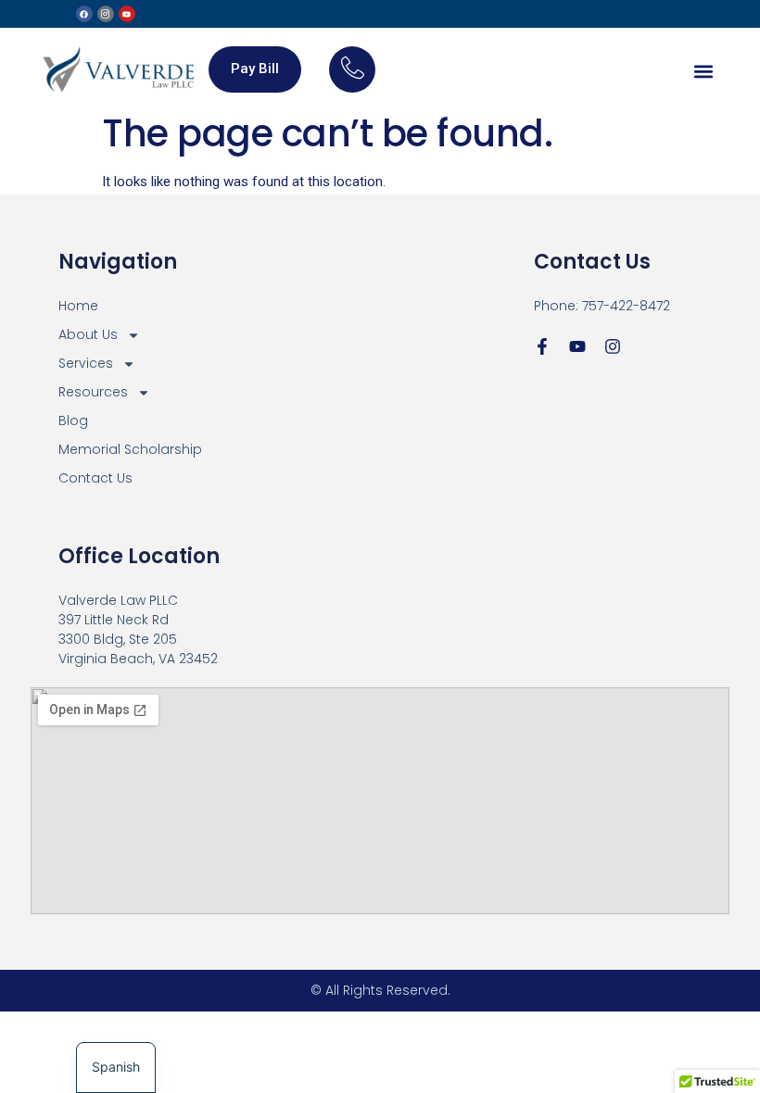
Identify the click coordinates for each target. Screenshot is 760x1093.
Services (85, 363)
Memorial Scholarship (130, 449)
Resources (93, 392)
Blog (73, 420)
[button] (703, 71)
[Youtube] (127, 14)
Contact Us (95, 478)
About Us (88, 334)
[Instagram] (612, 346)
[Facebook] (84, 14)
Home (78, 305)
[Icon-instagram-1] (105, 14)
